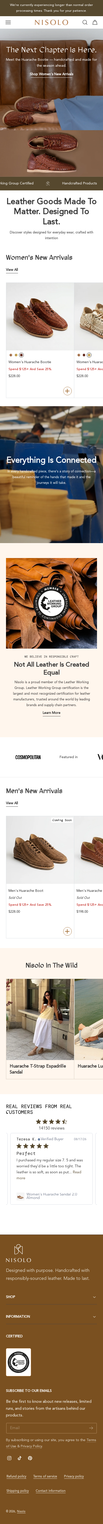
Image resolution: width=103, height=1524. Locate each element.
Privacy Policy (31, 1446)
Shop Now (85, 7)
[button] (8, 22)
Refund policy (16, 1476)
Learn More (51, 713)
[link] (51, 1196)
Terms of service (45, 1476)
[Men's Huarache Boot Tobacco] (40, 850)
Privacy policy (74, 1476)
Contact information (51, 1491)
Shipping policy (17, 1491)
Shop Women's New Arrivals (51, 74)
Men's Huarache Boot (25, 891)
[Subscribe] (91, 1428)
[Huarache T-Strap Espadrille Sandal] (40, 1019)
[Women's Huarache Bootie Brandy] (40, 316)
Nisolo (21, 1511)
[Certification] (18, 1362)
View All (12, 270)
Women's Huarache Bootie (29, 362)
